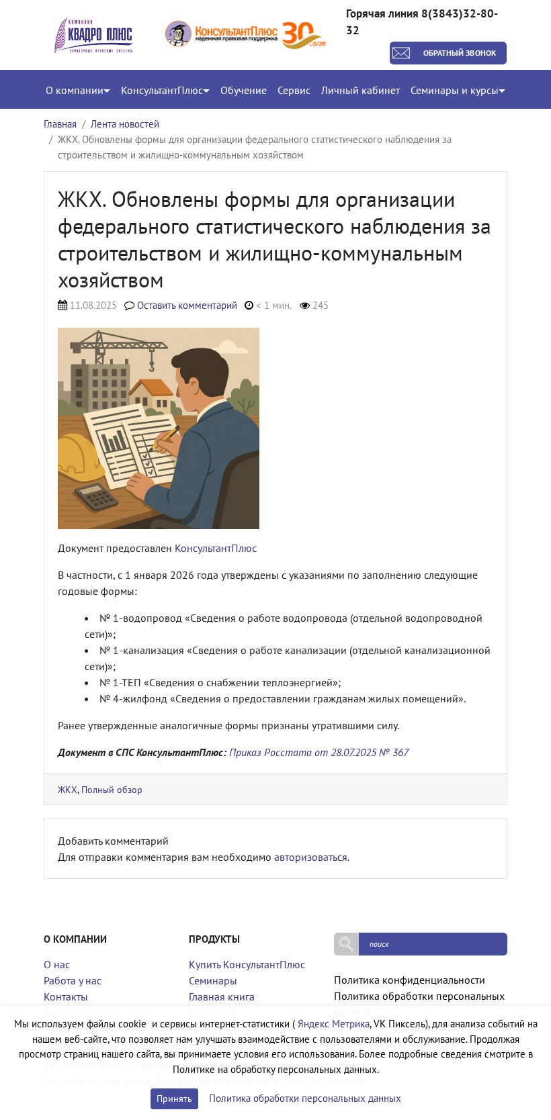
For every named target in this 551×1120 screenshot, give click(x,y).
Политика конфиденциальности (409, 979)
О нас (57, 964)
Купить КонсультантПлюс (247, 964)
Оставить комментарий (187, 305)
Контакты (66, 996)
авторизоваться (310, 857)
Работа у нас (72, 980)
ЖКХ (67, 789)
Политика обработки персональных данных (305, 1098)
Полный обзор (111, 789)
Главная (60, 124)
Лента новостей (125, 124)
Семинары (213, 980)
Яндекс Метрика (334, 1023)
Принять (174, 1098)
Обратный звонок (460, 53)
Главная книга (222, 996)
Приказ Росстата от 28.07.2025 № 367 (319, 752)
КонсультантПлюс (216, 548)
